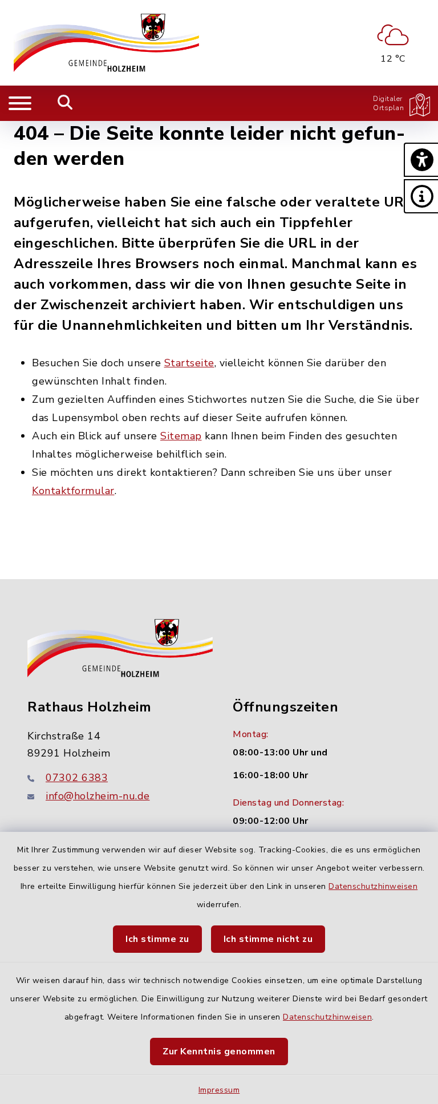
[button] (421, 160)
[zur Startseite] (106, 43)
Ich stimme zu (157, 939)
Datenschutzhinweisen (372, 886)
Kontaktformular (73, 491)
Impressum (219, 1090)
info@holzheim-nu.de (98, 796)
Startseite (189, 363)
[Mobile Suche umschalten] (65, 103)
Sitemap (181, 436)
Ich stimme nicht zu (268, 939)
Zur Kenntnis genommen (219, 1051)
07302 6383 (77, 777)
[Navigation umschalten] (20, 103)
